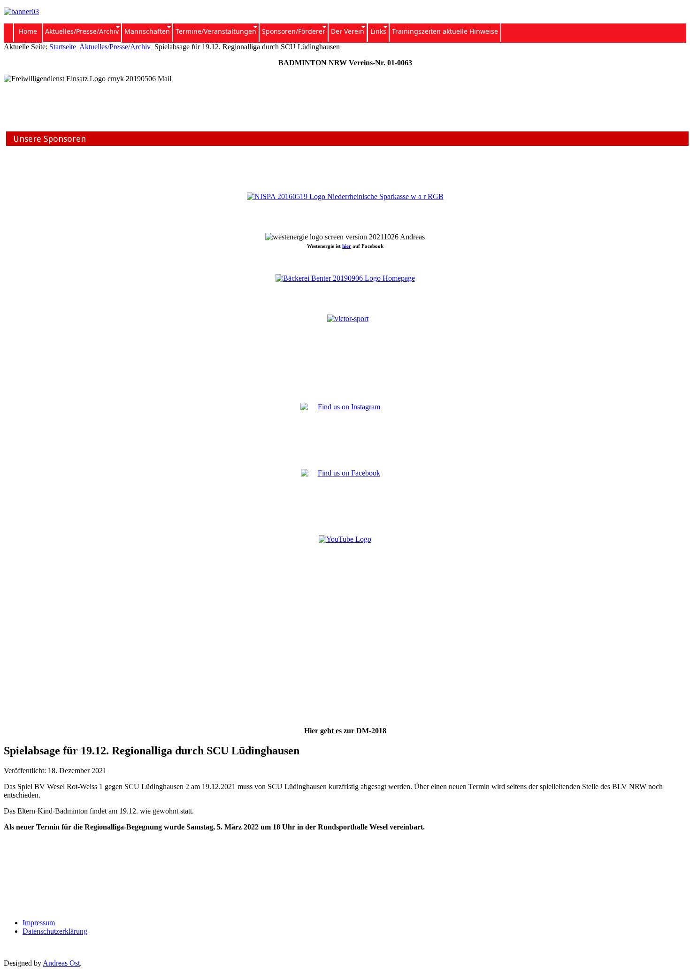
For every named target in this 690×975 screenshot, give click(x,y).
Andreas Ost (61, 963)
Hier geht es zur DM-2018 (345, 731)
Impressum (39, 923)
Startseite (62, 47)
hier (346, 246)
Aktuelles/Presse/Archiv (116, 47)
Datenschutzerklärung (55, 931)
